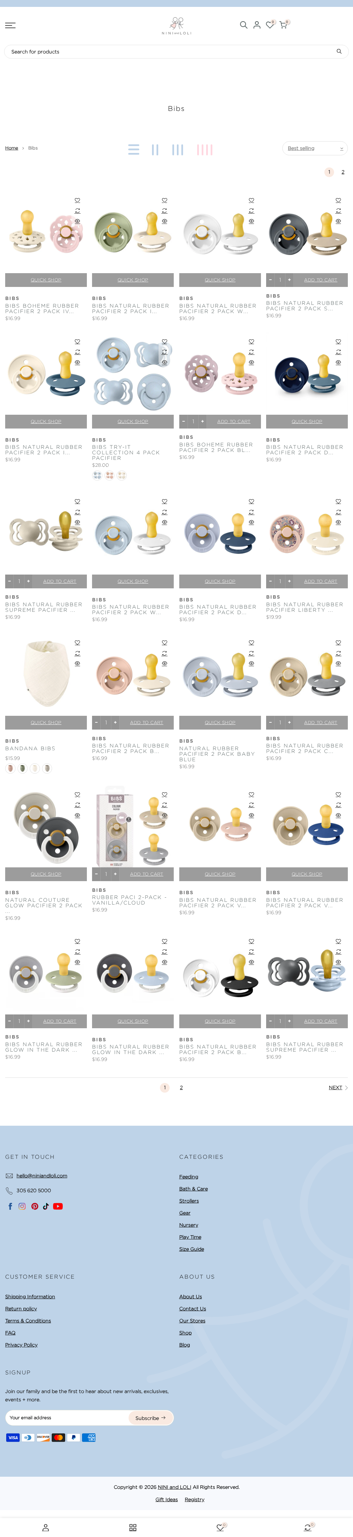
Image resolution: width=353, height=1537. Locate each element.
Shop (185, 1332)
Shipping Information (30, 1296)
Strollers (189, 1201)
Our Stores (192, 1320)
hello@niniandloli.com (42, 1175)
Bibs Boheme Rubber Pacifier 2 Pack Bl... (216, 447)
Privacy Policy (21, 1345)
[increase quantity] (289, 280)
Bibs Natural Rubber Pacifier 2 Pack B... (131, 748)
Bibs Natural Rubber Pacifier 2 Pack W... (218, 308)
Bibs (12, 298)
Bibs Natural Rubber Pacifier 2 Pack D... (305, 449)
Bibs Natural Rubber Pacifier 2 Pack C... (305, 748)
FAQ (10, 1332)
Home (11, 148)
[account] (257, 26)
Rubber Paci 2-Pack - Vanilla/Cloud (129, 900)
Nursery (188, 1225)
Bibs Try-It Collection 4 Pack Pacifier (126, 452)
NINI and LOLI (174, 1487)
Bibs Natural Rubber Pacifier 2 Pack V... (218, 902)
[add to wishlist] (77, 200)
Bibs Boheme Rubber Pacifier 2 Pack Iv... (42, 308)
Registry (194, 1499)
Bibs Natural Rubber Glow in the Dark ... (44, 1047)
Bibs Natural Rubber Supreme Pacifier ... (44, 607)
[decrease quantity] (270, 280)
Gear (185, 1213)
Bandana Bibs (30, 748)
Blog (184, 1345)
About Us (190, 1296)
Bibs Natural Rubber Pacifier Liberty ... (305, 607)
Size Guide (191, 1249)
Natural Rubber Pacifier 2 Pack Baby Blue (217, 754)
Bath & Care (193, 1189)
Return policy (21, 1308)
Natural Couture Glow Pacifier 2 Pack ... (44, 905)
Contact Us (192, 1308)
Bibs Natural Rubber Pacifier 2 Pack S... (305, 305)
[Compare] (77, 210)
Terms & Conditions (28, 1320)
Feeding (188, 1176)
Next (335, 1087)
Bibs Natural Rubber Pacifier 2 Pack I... (131, 308)
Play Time (190, 1237)
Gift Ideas (166, 1499)
